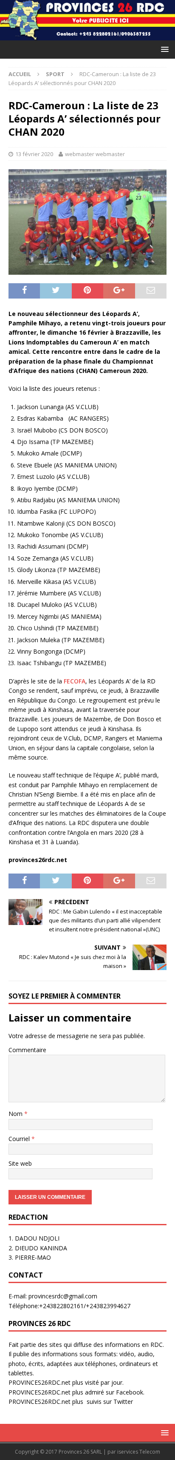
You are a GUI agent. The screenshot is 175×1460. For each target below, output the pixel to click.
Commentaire (27, 1050)
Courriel (19, 1139)
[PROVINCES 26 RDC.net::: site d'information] (87, 35)
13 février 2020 (34, 154)
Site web (20, 1163)
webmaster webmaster (95, 154)
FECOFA (74, 681)
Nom (16, 1114)
